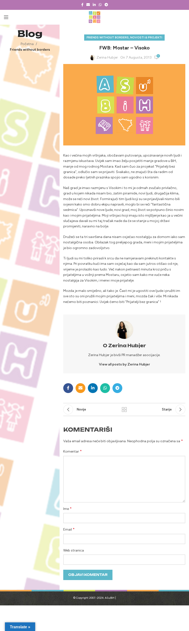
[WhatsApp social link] (100, 4)
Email (69, 529)
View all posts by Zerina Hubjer (124, 364)
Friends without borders (30, 49)
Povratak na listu (124, 409)
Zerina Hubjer (107, 57)
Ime (67, 508)
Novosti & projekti (146, 37)
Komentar (72, 451)
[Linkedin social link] (94, 4)
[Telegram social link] (106, 4)
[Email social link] (88, 4)
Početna (27, 44)
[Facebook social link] (82, 4)
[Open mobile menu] (6, 17)
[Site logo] (95, 17)
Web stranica (73, 550)
